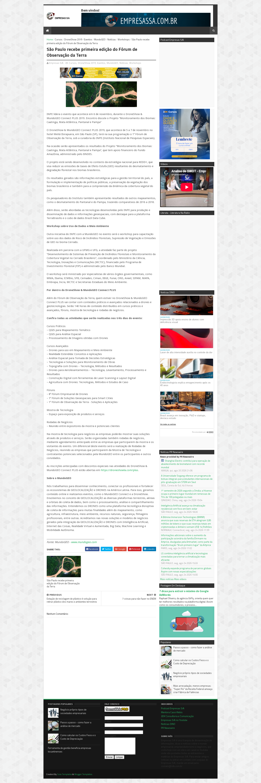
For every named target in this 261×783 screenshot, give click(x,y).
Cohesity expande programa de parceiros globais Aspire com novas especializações (186, 570)
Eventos (88, 39)
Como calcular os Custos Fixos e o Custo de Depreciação (191, 661)
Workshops (124, 39)
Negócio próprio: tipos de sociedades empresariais (192, 674)
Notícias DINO (168, 724)
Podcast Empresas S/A (172, 708)
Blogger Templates (83, 774)
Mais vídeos (180, 579)
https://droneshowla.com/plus (119, 470)
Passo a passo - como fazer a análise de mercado (192, 649)
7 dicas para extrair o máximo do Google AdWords (184, 593)
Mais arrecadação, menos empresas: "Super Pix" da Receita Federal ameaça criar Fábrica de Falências (192, 689)
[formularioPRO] (117, 711)
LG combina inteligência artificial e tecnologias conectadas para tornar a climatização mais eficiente (184, 557)
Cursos (58, 39)
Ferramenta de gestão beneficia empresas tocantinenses (69, 749)
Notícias (111, 39)
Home (50, 39)
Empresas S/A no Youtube (174, 720)
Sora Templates (64, 774)
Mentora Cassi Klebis (172, 712)
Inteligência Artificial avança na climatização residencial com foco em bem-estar (183, 507)
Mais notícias (167, 579)
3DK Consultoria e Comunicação (177, 716)
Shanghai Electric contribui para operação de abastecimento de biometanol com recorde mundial (185, 464)
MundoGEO (99, 39)
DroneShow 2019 (73, 39)
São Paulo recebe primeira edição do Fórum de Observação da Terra (63, 583)
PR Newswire (168, 728)
